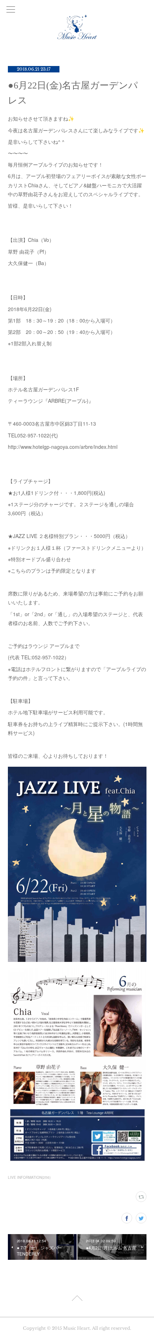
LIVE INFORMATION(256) (29, 1177)
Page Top (77, 1299)
